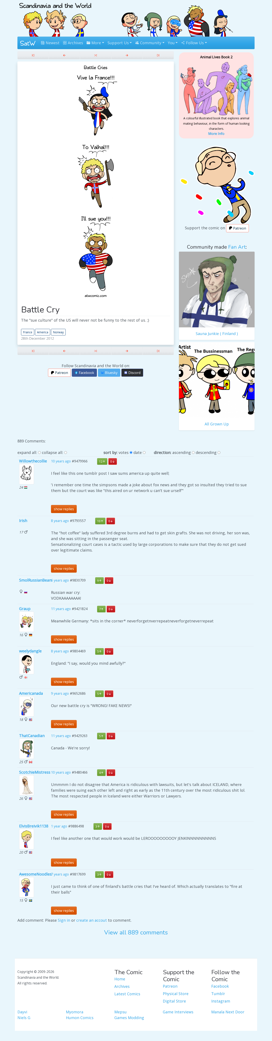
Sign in (64, 920)
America (42, 332)
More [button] (95, 42)
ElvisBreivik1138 (33, 826)
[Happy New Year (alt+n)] (127, 55)
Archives (75, 42)
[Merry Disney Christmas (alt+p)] (64, 55)
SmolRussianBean (35, 580)
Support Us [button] (118, 42)
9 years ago (60, 693)
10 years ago (61, 461)
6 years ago (60, 580)
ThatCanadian (32, 735)
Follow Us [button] (194, 42)
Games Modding (129, 1017)
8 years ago (60, 521)
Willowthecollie (33, 460)
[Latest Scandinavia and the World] (158, 55)
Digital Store (174, 1001)
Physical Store (175, 993)
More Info (216, 133)
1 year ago (59, 826)
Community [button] (150, 42)
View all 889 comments (136, 932)
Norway (58, 332)
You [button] (171, 42)
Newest (52, 42)
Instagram (220, 1001)
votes (124, 452)
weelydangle (30, 650)
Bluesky (111, 372)
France (27, 332)
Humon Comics (80, 1017)
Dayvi (22, 1011)
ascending (181, 452)
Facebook (86, 372)
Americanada (31, 693)
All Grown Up (217, 423)
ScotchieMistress (34, 772)
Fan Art (237, 247)
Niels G (23, 1017)
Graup (25, 608)
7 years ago (60, 874)
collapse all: (52, 452)
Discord (134, 372)
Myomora (74, 1011)
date (137, 452)
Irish (23, 520)
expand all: (27, 452)
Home (119, 978)
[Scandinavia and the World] (55, 17)
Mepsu (120, 1011)
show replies (64, 509)
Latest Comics (127, 993)
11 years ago (61, 609)
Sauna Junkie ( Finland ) (217, 333)
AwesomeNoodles (35, 874)
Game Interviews (178, 1011)
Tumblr (218, 993)
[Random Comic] (95, 55)
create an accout (91, 920)
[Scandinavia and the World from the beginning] (33, 55)
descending (206, 452)
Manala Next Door (227, 1011)
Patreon (61, 372)
